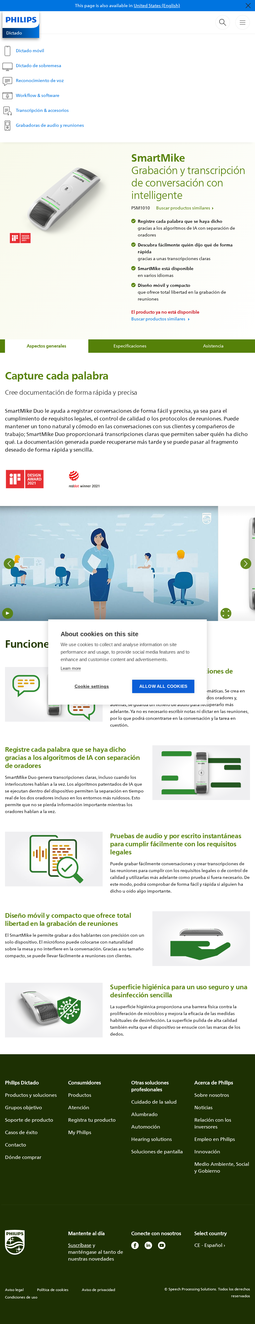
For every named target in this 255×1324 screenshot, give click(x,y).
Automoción (145, 1126)
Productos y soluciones (31, 1095)
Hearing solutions (151, 1139)
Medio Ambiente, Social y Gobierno (221, 1167)
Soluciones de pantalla (157, 1151)
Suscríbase (79, 1245)
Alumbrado (144, 1114)
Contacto (15, 1144)
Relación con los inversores (212, 1123)
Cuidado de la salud (154, 1101)
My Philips (79, 1132)
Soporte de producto (29, 1119)
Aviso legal (14, 1289)
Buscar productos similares (183, 208)
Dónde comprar (23, 1157)
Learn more (71, 668)
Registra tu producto (92, 1119)
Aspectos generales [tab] (46, 346)
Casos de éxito (21, 1132)
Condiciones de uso (21, 1297)
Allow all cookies (163, 686)
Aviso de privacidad (98, 1289)
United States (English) (157, 5)
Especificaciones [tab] (130, 346)
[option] (109, 563)
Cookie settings (92, 686)
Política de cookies (52, 1289)
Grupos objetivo (23, 1107)
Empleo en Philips (214, 1139)
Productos (79, 1095)
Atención (78, 1107)
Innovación (207, 1151)
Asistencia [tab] (213, 346)
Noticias (203, 1107)
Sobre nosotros (211, 1095)
